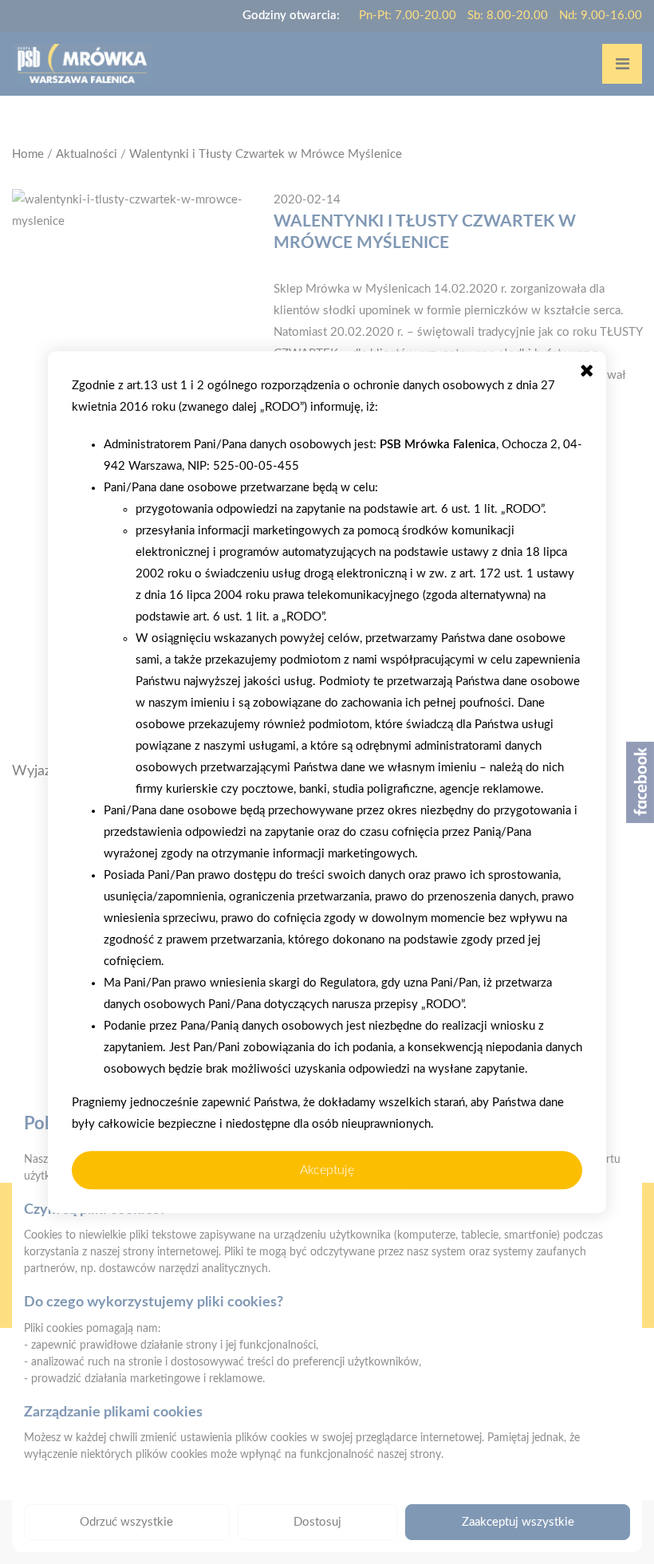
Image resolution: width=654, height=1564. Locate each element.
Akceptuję (327, 1170)
